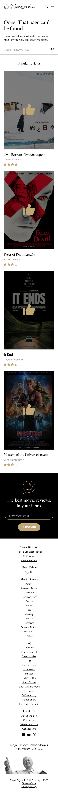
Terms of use (29, 783)
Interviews (29, 669)
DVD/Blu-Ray (29, 678)
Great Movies (29, 656)
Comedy (29, 592)
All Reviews (29, 556)
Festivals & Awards (29, 704)
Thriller (29, 636)
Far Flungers (29, 665)
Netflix (29, 618)
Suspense (29, 631)
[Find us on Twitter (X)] (34, 734)
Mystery (29, 614)
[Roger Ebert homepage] (19, 6)
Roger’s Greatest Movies (29, 551)
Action (29, 584)
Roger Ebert (29, 699)
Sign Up (29, 572)
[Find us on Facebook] (23, 734)
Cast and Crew (29, 560)
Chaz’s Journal (29, 652)
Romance (29, 623)
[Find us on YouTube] (29, 735)
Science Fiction (29, 627)
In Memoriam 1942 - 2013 (29, 749)
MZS (29, 660)
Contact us (29, 720)
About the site (29, 715)
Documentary (29, 597)
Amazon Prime (29, 588)
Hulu (29, 610)
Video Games (29, 682)
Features (29, 691)
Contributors (29, 728)
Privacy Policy (29, 786)
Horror (29, 605)
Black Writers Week (29, 686)
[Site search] (46, 6)
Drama (29, 601)
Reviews (29, 647)
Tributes (29, 673)
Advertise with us (29, 724)
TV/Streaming (29, 695)
